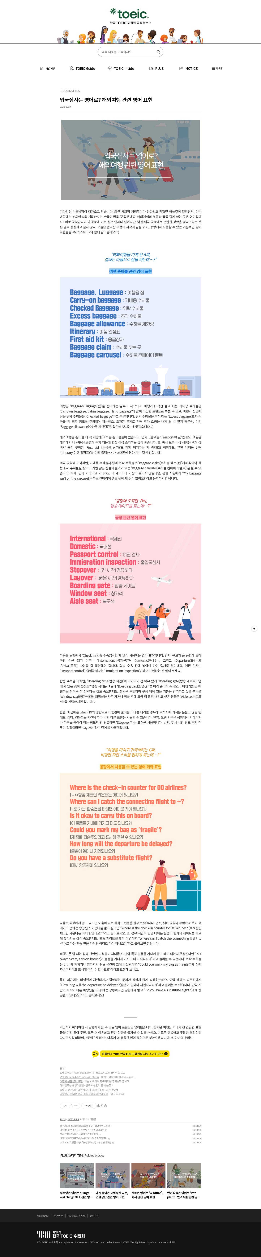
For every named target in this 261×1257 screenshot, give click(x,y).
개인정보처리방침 (76, 1216)
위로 (223, 1216)
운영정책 (94, 1216)
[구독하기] (254, 628)
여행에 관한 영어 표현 (71, 1081)
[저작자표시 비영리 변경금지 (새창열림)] (102, 1105)
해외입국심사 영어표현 (72, 1085)
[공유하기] (71, 1106)
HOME (50, 68)
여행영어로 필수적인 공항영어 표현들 (79, 1077)
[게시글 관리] (76, 1106)
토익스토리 (130, 24)
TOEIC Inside (124, 68)
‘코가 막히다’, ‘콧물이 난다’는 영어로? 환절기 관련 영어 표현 (85, 1142)
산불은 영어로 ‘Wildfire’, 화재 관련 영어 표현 (79, 1134)
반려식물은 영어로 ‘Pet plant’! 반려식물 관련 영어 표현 (83, 1138)
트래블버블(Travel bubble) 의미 (77, 1072)
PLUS (159, 68)
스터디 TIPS (73, 1119)
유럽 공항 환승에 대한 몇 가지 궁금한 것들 (82, 1090)
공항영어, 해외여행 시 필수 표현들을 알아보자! (84, 1094)
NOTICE (191, 68)
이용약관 (58, 1216)
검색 (158, 52)
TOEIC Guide (85, 68)
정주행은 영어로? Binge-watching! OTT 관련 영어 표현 (84, 1125)
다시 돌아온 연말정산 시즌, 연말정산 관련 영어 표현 (82, 1129)
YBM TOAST (43, 1216)
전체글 (219, 68)
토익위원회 (61, 1234)
